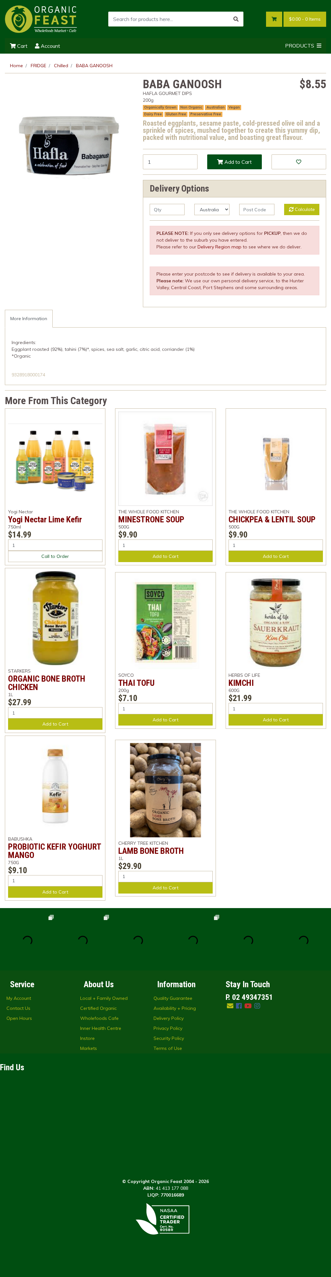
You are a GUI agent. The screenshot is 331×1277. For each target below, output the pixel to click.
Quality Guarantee (173, 998)
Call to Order (55, 556)
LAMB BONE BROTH (151, 851)
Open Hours (19, 1018)
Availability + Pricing (175, 1008)
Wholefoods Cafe (99, 1018)
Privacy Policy (168, 1028)
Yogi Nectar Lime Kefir (45, 519)
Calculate (304, 209)
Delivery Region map (219, 247)
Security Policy (169, 1038)
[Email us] (230, 1006)
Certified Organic (98, 1008)
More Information (28, 318)
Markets (88, 1048)
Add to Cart (237, 162)
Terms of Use (168, 1048)
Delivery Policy (169, 1018)
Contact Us (18, 1008)
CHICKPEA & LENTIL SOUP (272, 519)
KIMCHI (241, 683)
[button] (299, 161)
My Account (18, 998)
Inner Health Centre (100, 1028)
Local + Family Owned (104, 998)
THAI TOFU (136, 683)
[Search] (236, 19)
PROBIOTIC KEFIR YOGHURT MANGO (54, 851)
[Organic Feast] (41, 19)
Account (49, 46)
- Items (305, 19)
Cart (21, 46)
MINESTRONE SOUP (151, 519)
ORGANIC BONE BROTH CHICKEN (46, 683)
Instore (87, 1038)
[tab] (29, 319)
